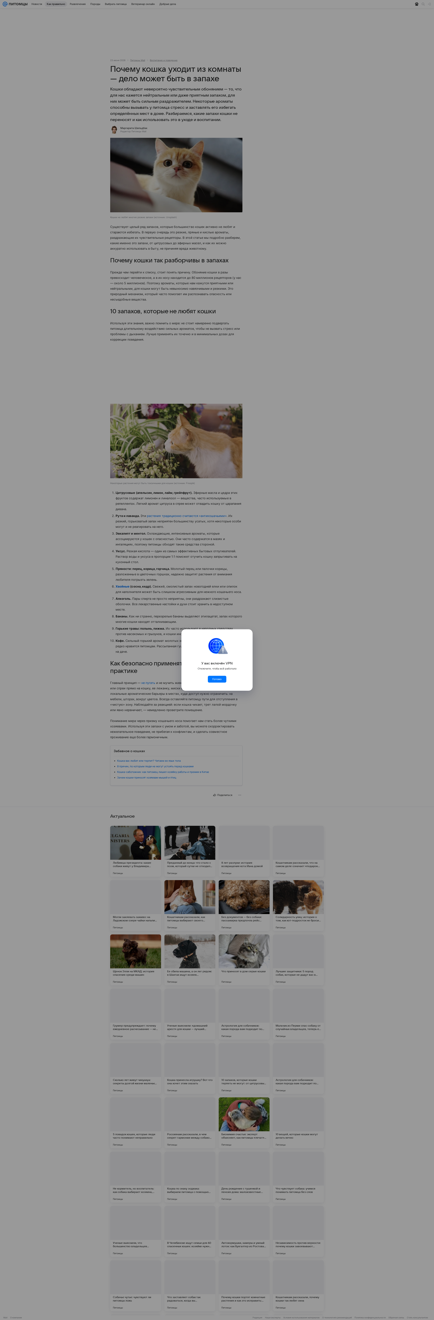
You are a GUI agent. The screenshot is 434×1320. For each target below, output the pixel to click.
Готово (217, 679)
